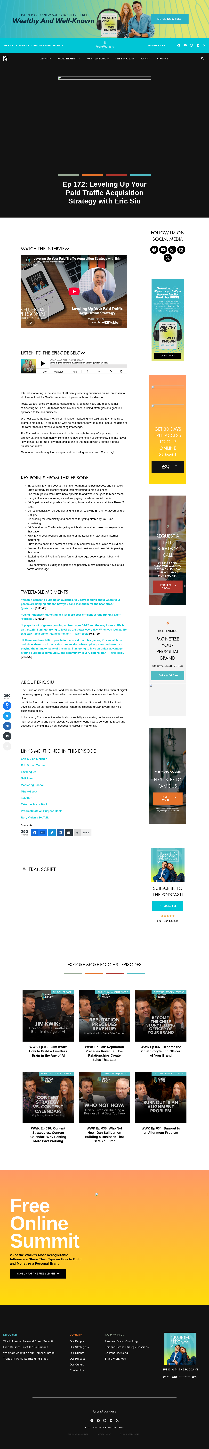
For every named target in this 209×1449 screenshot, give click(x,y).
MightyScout (29, 791)
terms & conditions (129, 1434)
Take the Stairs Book (34, 804)
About (44, 58)
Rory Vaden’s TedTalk (34, 817)
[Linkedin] (198, 45)
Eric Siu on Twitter (33, 765)
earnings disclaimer (78, 1434)
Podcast (146, 58)
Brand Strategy (67, 58)
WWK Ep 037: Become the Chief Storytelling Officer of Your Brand (161, 1051)
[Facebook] (178, 45)
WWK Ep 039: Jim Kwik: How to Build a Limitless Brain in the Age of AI (48, 1051)
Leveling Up (28, 772)
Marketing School (32, 785)
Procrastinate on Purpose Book (41, 811)
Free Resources (124, 58)
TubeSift (26, 798)
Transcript (42, 869)
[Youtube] (185, 45)
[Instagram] (191, 45)
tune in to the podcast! (180, 1369)
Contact (162, 58)
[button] (202, 58)
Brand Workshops (98, 58)
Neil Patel (27, 778)
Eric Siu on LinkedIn (34, 758)
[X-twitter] (204, 45)
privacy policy (104, 1434)
